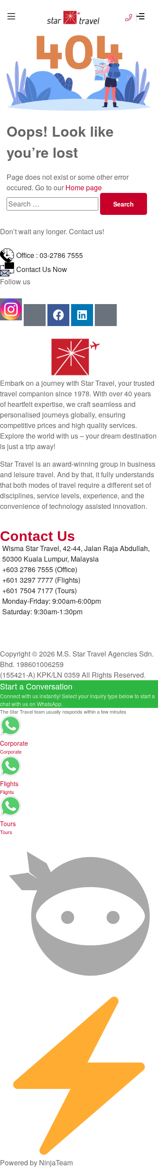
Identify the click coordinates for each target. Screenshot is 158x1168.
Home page (83, 187)
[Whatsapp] (35, 315)
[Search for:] (53, 204)
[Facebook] (58, 315)
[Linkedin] (82, 315)
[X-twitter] (106, 315)
